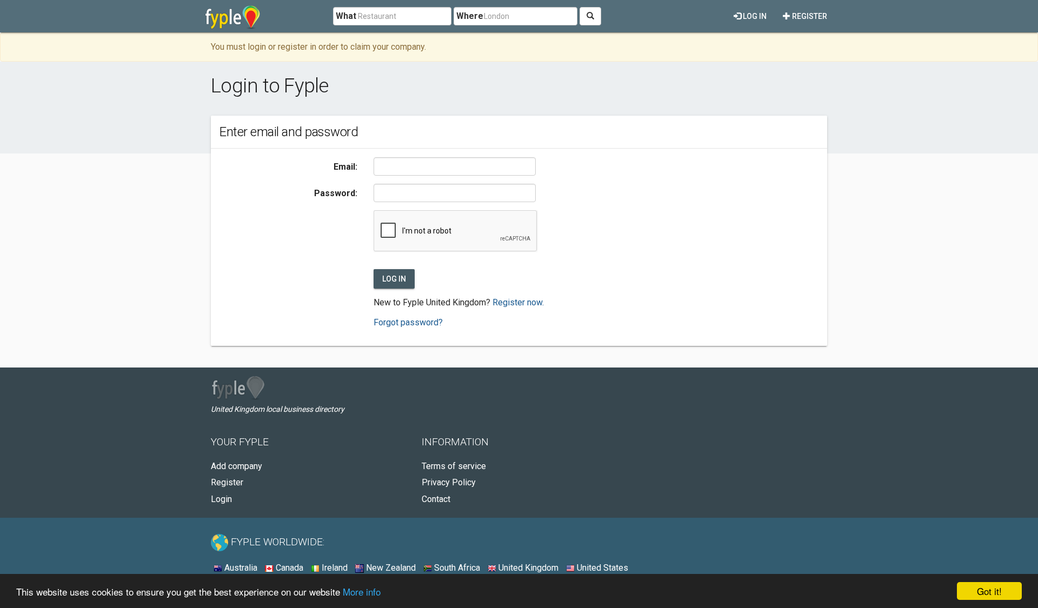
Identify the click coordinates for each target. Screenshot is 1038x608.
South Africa (456, 568)
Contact (436, 499)
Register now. (518, 302)
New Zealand (390, 568)
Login (221, 499)
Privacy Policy (449, 482)
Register (808, 16)
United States (601, 568)
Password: (335, 193)
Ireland (334, 568)
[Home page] (233, 16)
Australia (239, 568)
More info (362, 591)
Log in (754, 16)
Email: (345, 167)
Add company (236, 466)
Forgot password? (408, 322)
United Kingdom (527, 568)
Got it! (989, 591)
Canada (288, 568)
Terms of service (454, 466)
